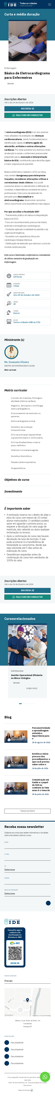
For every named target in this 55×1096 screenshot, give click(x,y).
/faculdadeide (17, 1042)
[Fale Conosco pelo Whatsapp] (45, 1077)
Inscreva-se (27, 108)
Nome (6, 842)
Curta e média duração (22, 14)
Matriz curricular (15, 390)
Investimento (13, 491)
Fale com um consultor (29, 115)
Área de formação (11, 890)
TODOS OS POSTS (27, 811)
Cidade (6, 878)
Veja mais (47, 618)
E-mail (6, 854)
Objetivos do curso (16, 479)
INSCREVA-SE (27, 590)
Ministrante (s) (14, 340)
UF (5, 866)
